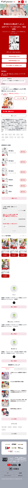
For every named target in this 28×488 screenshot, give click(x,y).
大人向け (20, 427)
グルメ (18, 134)
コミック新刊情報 (6, 235)
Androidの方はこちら (14, 60)
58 (6, 219)
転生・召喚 (4, 427)
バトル (3, 139)
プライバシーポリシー (7, 475)
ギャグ (10, 134)
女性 (22, 134)
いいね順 (23, 210)
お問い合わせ (20, 475)
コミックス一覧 (20, 98)
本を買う (5, 255)
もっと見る (14, 230)
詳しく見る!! (14, 306)
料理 (3, 134)
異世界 (6, 137)
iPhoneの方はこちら (14, 56)
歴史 (6, 134)
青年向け (15, 427)
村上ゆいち (5, 75)
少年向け (9, 427)
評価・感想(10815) (9, 111)
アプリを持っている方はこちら (14, 65)
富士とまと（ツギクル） (14, 73)
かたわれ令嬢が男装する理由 (17, 381)
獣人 (22, 137)
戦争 (14, 134)
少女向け (3, 429)
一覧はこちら (14, 198)
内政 (3, 137)
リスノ (5, 73)
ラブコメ (11, 137)
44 (6, 226)
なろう (18, 137)
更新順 (19, 210)
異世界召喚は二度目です (16, 408)
